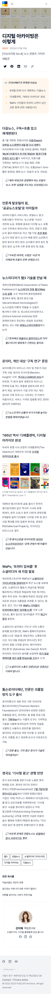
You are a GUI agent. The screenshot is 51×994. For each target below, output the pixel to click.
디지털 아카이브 (11, 862)
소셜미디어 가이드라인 (35, 856)
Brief (5, 48)
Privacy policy (20, 979)
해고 (43, 614)
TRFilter (12, 719)
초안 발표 (42, 233)
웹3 (6, 856)
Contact (6, 979)
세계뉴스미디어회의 (30, 325)
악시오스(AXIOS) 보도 (29, 377)
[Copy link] (32, 66)
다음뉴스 (27, 862)
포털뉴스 (16, 856)
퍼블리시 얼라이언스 (29, 338)
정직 (4, 618)
